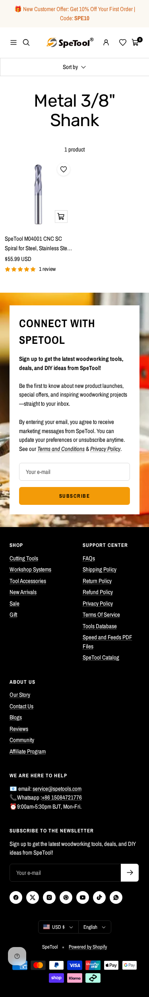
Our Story (20, 694)
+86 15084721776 (62, 797)
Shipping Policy (99, 569)
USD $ (58, 927)
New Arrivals (23, 592)
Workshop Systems (30, 569)
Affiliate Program (28, 751)
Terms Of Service (101, 614)
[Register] (130, 873)
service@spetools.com (57, 788)
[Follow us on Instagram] (49, 897)
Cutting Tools (24, 558)
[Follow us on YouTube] (82, 897)
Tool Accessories (28, 581)
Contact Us (21, 706)
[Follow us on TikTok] (99, 897)
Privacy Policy (98, 603)
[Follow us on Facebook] (16, 897)
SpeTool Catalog (101, 657)
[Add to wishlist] (63, 169)
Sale (14, 603)
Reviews (19, 729)
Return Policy (97, 581)
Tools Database (100, 626)
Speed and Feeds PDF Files (107, 641)
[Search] (26, 42)
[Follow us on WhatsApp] (116, 897)
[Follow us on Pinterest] (66, 897)
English (90, 927)
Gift (13, 614)
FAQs (89, 558)
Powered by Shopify (88, 946)
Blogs (16, 717)
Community (22, 740)
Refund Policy (98, 592)
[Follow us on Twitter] (32, 897)
